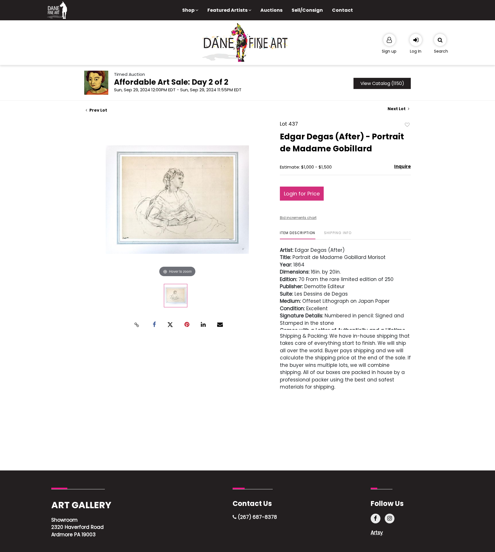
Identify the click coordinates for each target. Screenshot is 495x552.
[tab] (297, 235)
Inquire (402, 166)
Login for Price (302, 193)
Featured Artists (227, 10)
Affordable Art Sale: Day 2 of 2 (171, 82)
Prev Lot (98, 110)
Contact (342, 10)
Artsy (377, 532)
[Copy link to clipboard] (136, 324)
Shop (188, 10)
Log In (415, 51)
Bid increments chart (298, 217)
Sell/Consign (307, 10)
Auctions (271, 10)
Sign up (389, 51)
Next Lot (397, 108)
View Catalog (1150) (382, 83)
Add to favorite (407, 124)
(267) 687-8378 (256, 517)
